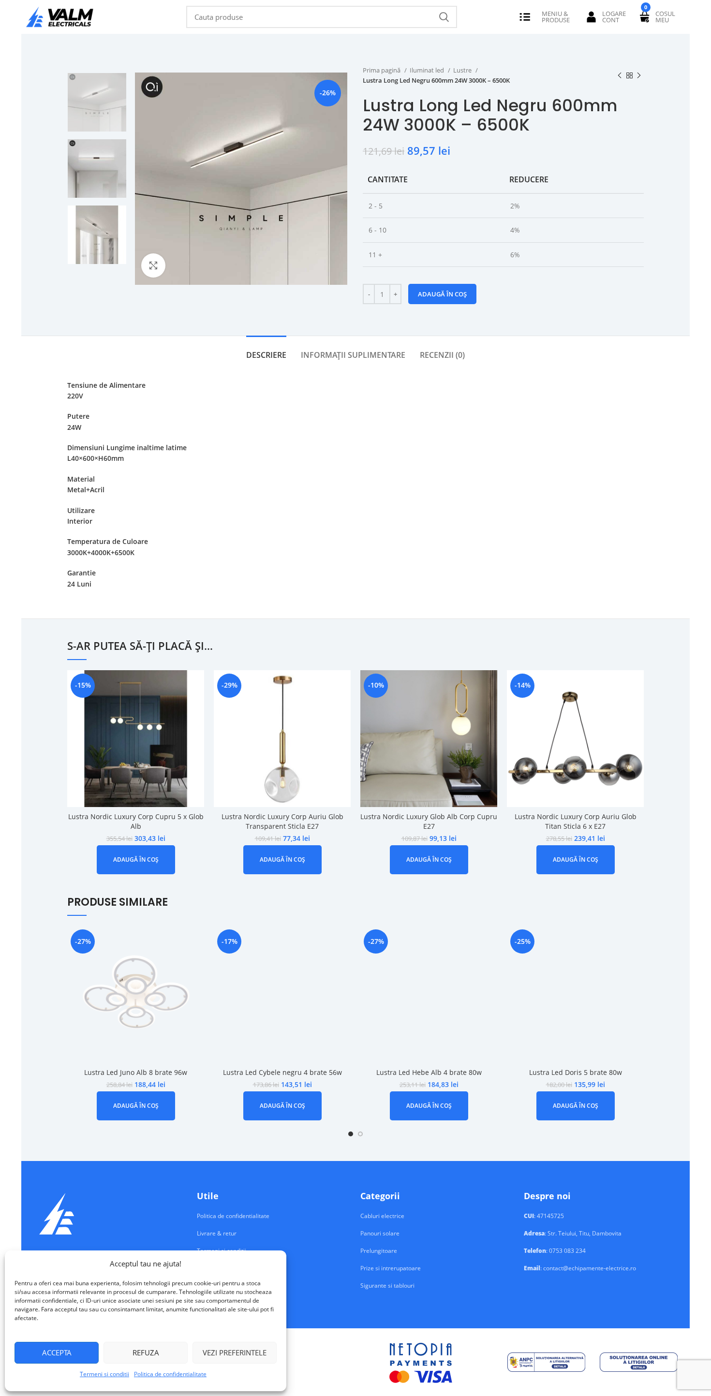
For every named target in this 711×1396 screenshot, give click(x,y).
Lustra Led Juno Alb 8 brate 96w (135, 1072)
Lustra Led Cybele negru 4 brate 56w (282, 1072)
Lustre (463, 70)
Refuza (146, 1352)
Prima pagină (382, 70)
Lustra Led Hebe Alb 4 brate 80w (429, 1072)
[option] (97, 102)
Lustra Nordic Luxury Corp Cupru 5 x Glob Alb (136, 821)
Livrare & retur (217, 1233)
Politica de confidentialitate (170, 1374)
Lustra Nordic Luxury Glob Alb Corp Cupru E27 (428, 821)
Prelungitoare (378, 1251)
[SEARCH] (444, 17)
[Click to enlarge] (153, 265)
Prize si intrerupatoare (390, 1268)
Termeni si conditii (104, 1374)
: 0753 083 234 (555, 1251)
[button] (136, 859)
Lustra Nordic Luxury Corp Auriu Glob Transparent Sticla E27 (282, 821)
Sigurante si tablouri (387, 1286)
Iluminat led (427, 70)
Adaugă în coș (442, 294)
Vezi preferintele (235, 1352)
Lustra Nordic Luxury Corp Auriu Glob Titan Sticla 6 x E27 (576, 821)
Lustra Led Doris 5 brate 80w (575, 1072)
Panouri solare (380, 1233)
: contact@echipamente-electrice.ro (580, 1268)
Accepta (57, 1352)
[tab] (266, 350)
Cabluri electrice (382, 1216)
